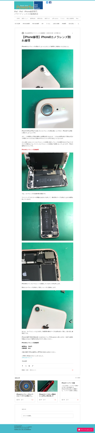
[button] (25, 18)
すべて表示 (77, 377)
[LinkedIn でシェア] (29, 365)
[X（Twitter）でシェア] (25, 365)
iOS (42, 23)
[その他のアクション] (72, 33)
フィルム (48, 23)
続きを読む (71, 23)
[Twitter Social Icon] (47, 2)
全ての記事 (17, 23)
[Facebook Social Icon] (50, 2)
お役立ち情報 (56, 23)
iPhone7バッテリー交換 (68, 383)
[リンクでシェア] (32, 365)
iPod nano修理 (35, 23)
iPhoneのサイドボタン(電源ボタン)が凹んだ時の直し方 (47, 395)
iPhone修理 (24, 361)
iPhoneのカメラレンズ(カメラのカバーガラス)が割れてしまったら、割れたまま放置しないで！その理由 (25, 395)
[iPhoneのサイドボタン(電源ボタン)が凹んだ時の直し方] (47, 386)
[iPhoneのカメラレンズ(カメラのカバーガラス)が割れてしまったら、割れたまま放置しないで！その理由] (25, 386)
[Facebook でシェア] (22, 365)
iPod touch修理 (26, 23)
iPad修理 (64, 23)
